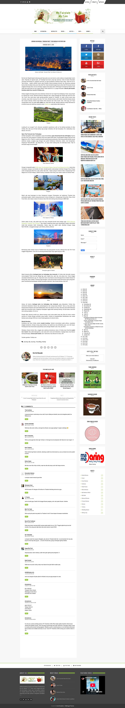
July (85, 312)
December (86, 304)
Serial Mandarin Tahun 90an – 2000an (94, 108)
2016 (84, 338)
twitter (57, 665)
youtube (67, 665)
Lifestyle (71, 31)
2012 (84, 344)
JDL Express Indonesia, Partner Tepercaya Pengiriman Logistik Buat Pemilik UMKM (48, 386)
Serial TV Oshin (90, 87)
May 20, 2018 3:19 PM (29, 486)
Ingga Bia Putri (29, 548)
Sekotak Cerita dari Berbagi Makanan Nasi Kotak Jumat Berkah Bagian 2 (67, 386)
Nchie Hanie (28, 461)
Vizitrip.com (48, 104)
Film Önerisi (28, 608)
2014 (84, 341)
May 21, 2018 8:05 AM (29, 510)
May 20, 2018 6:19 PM (29, 498)
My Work (84, 495)
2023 (84, 294)
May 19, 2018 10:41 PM (29, 462)
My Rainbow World (86, 492)
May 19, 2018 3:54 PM (29, 449)
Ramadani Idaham (29, 473)
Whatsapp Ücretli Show (31, 592)
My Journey (32, 341)
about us (95, 2)
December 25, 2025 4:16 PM (30, 602)
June (85, 314)
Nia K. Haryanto (29, 435)
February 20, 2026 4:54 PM (30, 619)
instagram (78, 665)
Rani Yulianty (28, 447)
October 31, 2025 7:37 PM (30, 585)
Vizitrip (44, 341)
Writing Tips (54, 31)
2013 (84, 343)
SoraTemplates (60, 706)
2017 (84, 336)
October (86, 307)
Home (35, 31)
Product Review (85, 501)
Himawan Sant (28, 485)
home (88, 2)
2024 (84, 292)
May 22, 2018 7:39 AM (29, 536)
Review (62, 31)
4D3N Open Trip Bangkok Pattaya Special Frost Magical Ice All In (52, 167)
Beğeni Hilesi (28, 610)
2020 (84, 299)
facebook (48, 665)
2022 (84, 296)
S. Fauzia (27, 497)
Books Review (85, 475)
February (86, 333)
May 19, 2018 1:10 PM (29, 425)
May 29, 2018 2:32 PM (29, 561)
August (86, 311)
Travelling (38, 341)
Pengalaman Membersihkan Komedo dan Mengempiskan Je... (93, 318)
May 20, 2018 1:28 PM (29, 474)
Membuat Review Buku (91, 94)
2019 (84, 301)
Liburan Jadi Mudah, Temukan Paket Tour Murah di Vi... (93, 321)
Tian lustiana (28, 410)
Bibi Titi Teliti (28, 509)
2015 (84, 340)
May (85, 316)
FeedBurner (96, 360)
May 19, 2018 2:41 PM (29, 437)
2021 (84, 297)
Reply (26, 419)
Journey (88, 31)
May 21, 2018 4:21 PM (29, 522)
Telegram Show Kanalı (30, 590)
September (87, 309)
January (86, 334)
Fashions (84, 483)
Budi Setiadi (28, 560)
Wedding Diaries (85, 509)
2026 (84, 289)
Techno (83, 507)
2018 (84, 302)
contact (102, 2)
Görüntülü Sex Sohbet (30, 593)
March (85, 331)
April (85, 330)
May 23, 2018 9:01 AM (29, 549)
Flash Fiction (84, 486)
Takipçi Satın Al (28, 607)
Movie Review (85, 489)
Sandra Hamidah (29, 423)
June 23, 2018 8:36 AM (29, 573)
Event (79, 31)
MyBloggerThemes (69, 706)
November (86, 306)
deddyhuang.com (29, 572)
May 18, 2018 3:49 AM (29, 411)
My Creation (43, 31)
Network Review (85, 498)
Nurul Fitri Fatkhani (30, 521)
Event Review (85, 481)
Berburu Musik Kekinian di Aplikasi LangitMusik (65, 699)
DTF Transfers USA (47, 624)
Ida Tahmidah (28, 534)
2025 (84, 291)
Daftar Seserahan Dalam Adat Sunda (94, 80)
